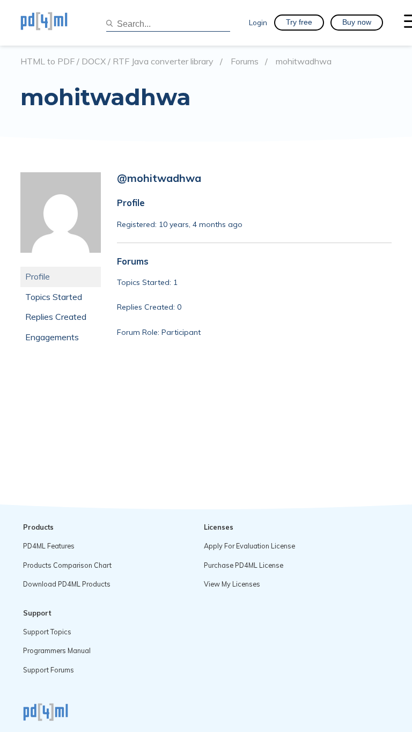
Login (258, 22)
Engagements (52, 337)
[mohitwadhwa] (60, 261)
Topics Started (53, 296)
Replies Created (55, 316)
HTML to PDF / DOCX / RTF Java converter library (117, 61)
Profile (37, 276)
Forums (245, 61)
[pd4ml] (55, 22)
